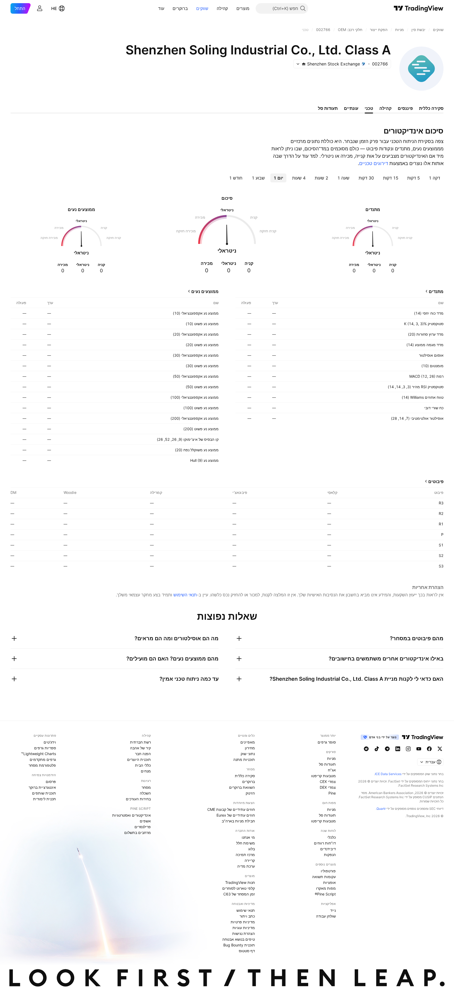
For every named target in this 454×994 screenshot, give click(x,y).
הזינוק (250, 793)
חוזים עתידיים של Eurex (235, 815)
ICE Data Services (388, 774)
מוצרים (243, 8)
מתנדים (436, 291)
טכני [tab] (369, 108)
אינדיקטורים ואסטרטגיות (131, 815)
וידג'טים (50, 742)
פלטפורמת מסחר (42, 765)
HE (54, 8)
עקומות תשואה (324, 876)
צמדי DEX (328, 787)
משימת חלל (245, 843)
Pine (332, 793)
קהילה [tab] (385, 108)
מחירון (250, 748)
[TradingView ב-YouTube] (418, 748)
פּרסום (51, 781)
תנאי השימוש (185, 594)
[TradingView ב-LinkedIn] (397, 748)
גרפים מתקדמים (43, 759)
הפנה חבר (143, 753)
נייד (333, 910)
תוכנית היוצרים (139, 759)
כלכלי (331, 837)
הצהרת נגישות (243, 933)
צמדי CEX (328, 781)
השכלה (145, 793)
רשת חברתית (140, 742)
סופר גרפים (327, 742)
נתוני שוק (248, 753)
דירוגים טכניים (373, 163)
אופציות (329, 882)
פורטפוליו (328, 871)
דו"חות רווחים (325, 843)
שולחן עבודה (326, 916)
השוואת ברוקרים (242, 787)
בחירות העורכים (138, 799)
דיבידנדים (328, 849)
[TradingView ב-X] (439, 748)
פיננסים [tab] (405, 108)
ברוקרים (180, 8)
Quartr (381, 809)
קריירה (250, 860)
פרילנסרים (143, 826)
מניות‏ (331, 758)
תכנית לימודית (44, 799)
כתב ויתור (247, 916)
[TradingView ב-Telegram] (387, 748)
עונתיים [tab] (351, 108)
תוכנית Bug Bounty (239, 945)
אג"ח (332, 770)
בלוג (251, 849)
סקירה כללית (245, 775)
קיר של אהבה (140, 748)
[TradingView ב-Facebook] (429, 748)
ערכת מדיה (246, 866)
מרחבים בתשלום (137, 832)
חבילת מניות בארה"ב (238, 821)
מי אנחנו (248, 837)
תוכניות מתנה (244, 759)
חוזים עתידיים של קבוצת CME (231, 809)
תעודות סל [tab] (328, 108)
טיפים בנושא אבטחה (238, 939)
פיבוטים (435, 481)
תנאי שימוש (245, 910)
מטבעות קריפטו (323, 775)
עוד (161, 8)
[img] (303, 64)
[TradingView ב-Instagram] (408, 748)
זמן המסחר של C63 (239, 894)
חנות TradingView (240, 882)
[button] (232, 8)
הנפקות (330, 854)
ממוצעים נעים (205, 291)
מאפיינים (247, 742)
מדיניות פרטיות (243, 922)
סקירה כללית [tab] (431, 108)
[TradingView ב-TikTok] (376, 748)
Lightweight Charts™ (38, 753)
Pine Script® (325, 894)
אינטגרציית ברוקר (42, 787)
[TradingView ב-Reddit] (366, 748)
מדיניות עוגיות (244, 927)
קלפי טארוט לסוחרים (238, 888)
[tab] (434, 177)
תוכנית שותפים (44, 793)
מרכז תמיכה (245, 854)
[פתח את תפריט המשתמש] (39, 8)
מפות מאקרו (326, 888)
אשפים (145, 821)
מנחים (146, 771)
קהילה (222, 8)
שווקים (202, 8)
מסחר (146, 787)
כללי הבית (143, 765)
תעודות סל (327, 764)
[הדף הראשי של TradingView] (418, 8)
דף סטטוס (247, 951)
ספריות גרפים (45, 748)
